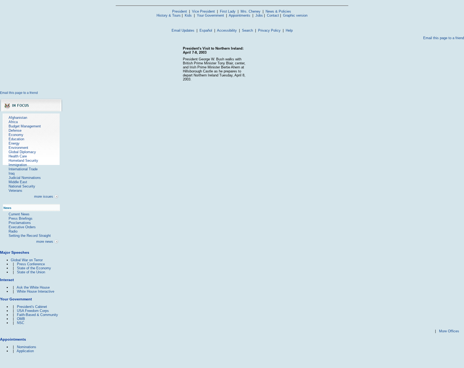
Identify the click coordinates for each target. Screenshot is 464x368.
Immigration (18, 165)
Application (25, 351)
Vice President (203, 11)
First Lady (227, 11)
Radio (13, 231)
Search (247, 30)
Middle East (18, 182)
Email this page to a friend (443, 38)
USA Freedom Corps (33, 311)
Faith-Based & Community (37, 315)
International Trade (23, 169)
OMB (21, 319)
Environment (18, 148)
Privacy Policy (269, 30)
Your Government (210, 15)
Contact (273, 15)
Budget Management (25, 126)
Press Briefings (20, 218)
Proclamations (20, 223)
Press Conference (31, 264)
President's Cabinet (32, 307)
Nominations (26, 347)
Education (16, 139)
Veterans (15, 191)
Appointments (239, 15)
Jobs (259, 15)
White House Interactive (35, 291)
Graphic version (295, 15)
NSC (20, 323)
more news (44, 242)
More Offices (449, 331)
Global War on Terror (27, 260)
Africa (13, 122)
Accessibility (227, 30)
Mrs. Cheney (250, 11)
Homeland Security (23, 161)
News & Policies (278, 11)
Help (289, 30)
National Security (22, 186)
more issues (43, 196)
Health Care (18, 156)
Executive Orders (22, 227)
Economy (16, 135)
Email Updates (183, 30)
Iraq (12, 173)
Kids (188, 15)
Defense (15, 130)
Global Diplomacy (22, 152)
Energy (14, 143)
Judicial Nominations (25, 178)
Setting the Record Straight (30, 236)
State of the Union (31, 272)
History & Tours (169, 15)
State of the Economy (34, 268)
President (179, 11)
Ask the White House (33, 287)
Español (206, 30)
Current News (19, 214)
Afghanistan (18, 118)
